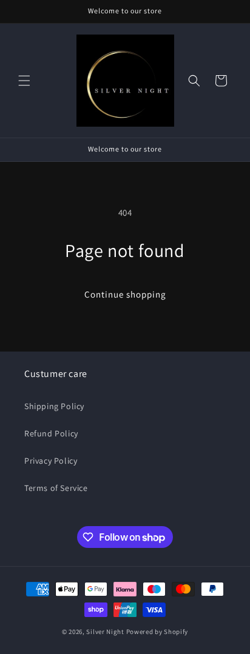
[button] (24, 80)
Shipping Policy (54, 406)
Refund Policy (51, 433)
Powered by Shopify (157, 631)
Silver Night (106, 631)
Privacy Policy (50, 460)
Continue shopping (125, 294)
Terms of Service (56, 487)
